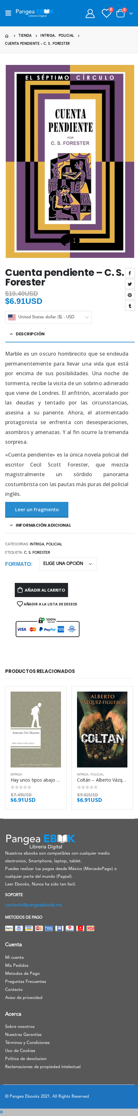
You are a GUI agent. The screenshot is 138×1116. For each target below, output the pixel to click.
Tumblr (130, 306)
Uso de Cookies (20, 1051)
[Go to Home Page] (7, 36)
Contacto (14, 990)
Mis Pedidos (17, 966)
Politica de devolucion (26, 1059)
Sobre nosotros (20, 1027)
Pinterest (130, 295)
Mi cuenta (14, 958)
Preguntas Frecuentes (25, 982)
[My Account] (90, 13)
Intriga (37, 544)
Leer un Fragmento (37, 509)
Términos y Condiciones (27, 1043)
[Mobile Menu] (10, 13)
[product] (36, 729)
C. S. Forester (37, 553)
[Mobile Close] (1, 1112)
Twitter (130, 284)
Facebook (130, 273)
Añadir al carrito (45, 590)
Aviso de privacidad (23, 998)
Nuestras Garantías (23, 1035)
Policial (54, 544)
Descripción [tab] (30, 334)
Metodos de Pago (22, 974)
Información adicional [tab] (43, 525)
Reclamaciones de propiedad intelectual (43, 1067)
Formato (18, 564)
